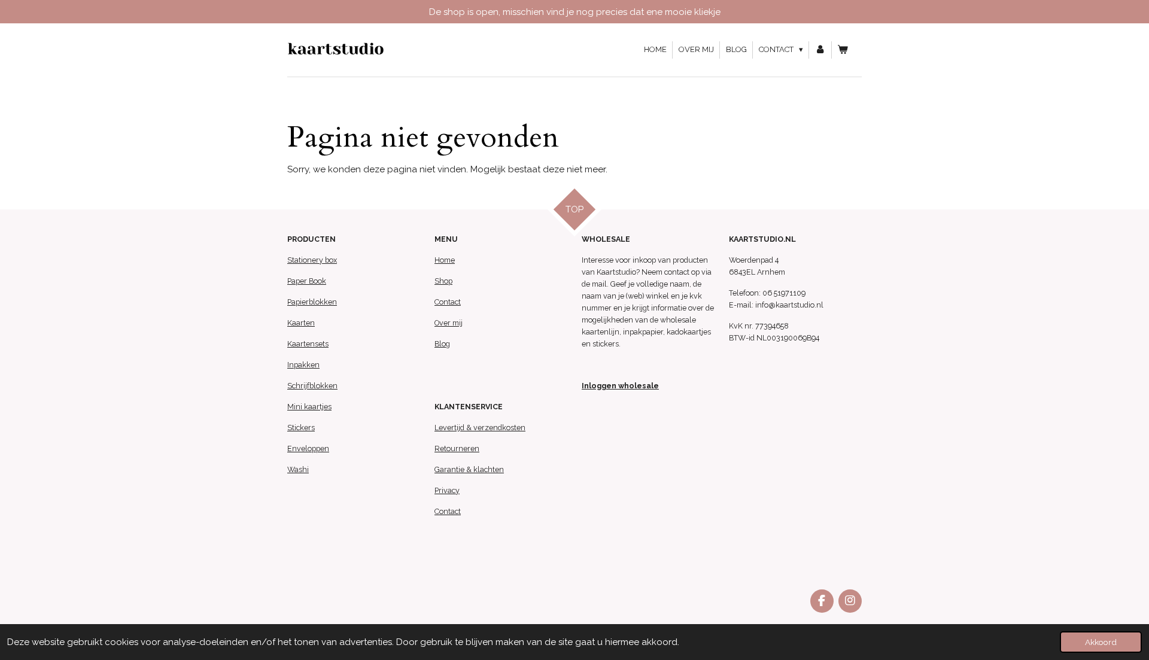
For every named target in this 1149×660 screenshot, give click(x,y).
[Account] (820, 50)
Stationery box (312, 260)
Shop (443, 280)
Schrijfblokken (312, 385)
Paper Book (306, 280)
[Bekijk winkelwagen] (843, 50)
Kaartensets (308, 343)
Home (444, 260)
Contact (447, 301)
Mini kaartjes (309, 406)
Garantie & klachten (469, 469)
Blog (442, 343)
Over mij (448, 322)
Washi (298, 469)
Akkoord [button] (1101, 642)
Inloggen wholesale (620, 385)
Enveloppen (308, 448)
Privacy (447, 490)
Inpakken (303, 364)
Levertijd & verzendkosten (479, 427)
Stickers (301, 427)
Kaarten (301, 322)
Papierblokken (312, 301)
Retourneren (456, 448)
